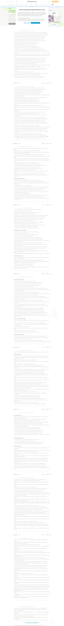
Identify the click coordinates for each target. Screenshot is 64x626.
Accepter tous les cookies (35, 22)
